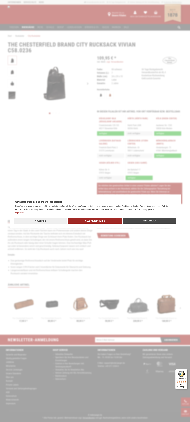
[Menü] (185, 370)
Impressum (19, 212)
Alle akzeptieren (95, 220)
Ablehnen (40, 220)
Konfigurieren (149, 221)
